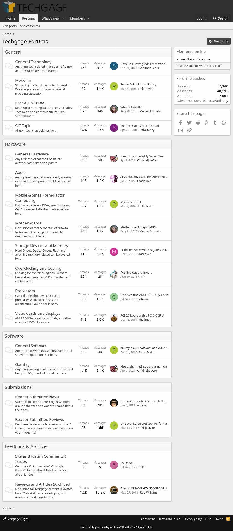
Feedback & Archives (26, 446)
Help (208, 519)
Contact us (148, 519)
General (13, 52)
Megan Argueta (150, 111)
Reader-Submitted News (37, 396)
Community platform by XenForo (117, 527)
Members (77, 18)
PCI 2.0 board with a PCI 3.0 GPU (142, 315)
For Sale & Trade (29, 102)
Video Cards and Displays (37, 313)
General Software (31, 345)
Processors (25, 290)
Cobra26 (143, 299)
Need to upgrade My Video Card (142, 156)
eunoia (141, 405)
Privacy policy (192, 519)
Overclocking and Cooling (38, 268)
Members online (191, 51)
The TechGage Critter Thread (139, 126)
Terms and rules (169, 519)
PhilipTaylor (146, 89)
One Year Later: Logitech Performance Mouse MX (153, 423)
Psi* (142, 276)
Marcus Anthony (215, 100)
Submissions (18, 387)
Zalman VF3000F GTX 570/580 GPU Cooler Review (153, 488)
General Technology (33, 61)
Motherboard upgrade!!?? (138, 227)
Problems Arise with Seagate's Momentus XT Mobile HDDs (159, 250)
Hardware (15, 144)
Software (14, 336)
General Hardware (32, 154)
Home (10, 18)
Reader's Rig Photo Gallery (138, 84)
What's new (51, 18)
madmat (145, 319)
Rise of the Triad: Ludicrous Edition (143, 366)
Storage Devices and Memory (41, 245)
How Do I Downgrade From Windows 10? (148, 64)
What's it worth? (131, 107)
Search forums (30, 26)
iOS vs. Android (130, 202)
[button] (63, 18)
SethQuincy (146, 130)
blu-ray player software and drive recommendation (154, 348)
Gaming (22, 364)
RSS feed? (126, 463)
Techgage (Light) (17, 519)
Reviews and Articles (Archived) (43, 484)
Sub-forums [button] (23, 116)
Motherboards (28, 223)
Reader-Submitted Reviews (39, 419)
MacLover (144, 254)
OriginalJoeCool (147, 160)
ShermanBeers (149, 68)
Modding (23, 80)
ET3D (140, 467)
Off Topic (23, 125)
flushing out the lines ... (136, 272)
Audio (20, 172)
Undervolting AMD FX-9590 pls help (144, 295)
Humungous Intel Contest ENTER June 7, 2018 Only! (155, 401)
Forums (28, 18)
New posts (9, 26)
